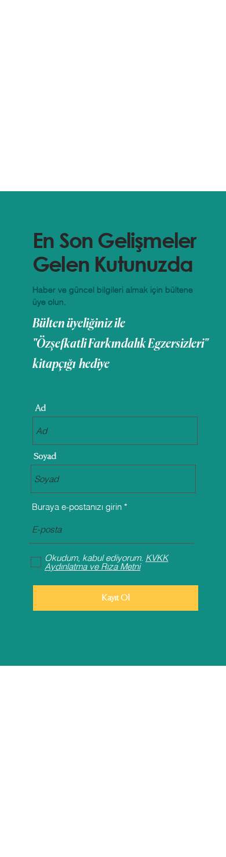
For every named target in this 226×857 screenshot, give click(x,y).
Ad (40, 408)
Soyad (45, 456)
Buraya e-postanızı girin (77, 506)
